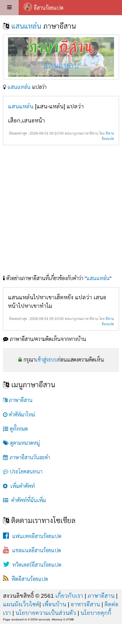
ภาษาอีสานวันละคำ (29, 457)
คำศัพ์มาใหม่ (21, 415)
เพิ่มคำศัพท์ (21, 486)
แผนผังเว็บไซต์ (21, 604)
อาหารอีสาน (85, 604)
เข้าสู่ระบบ (46, 360)
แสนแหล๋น (27, 26)
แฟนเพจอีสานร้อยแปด (35, 536)
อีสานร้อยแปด (48, 8)
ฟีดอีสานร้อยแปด (28, 579)
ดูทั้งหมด (18, 429)
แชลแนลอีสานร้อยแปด (35, 550)
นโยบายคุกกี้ (96, 613)
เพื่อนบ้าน (54, 604)
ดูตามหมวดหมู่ (24, 443)
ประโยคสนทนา (25, 472)
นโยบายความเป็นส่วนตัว (45, 613)
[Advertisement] (61, 211)
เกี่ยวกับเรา (69, 595)
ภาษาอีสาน (20, 400)
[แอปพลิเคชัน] (9, 7)
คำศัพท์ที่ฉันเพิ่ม (27, 500)
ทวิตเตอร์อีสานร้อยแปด (35, 565)
